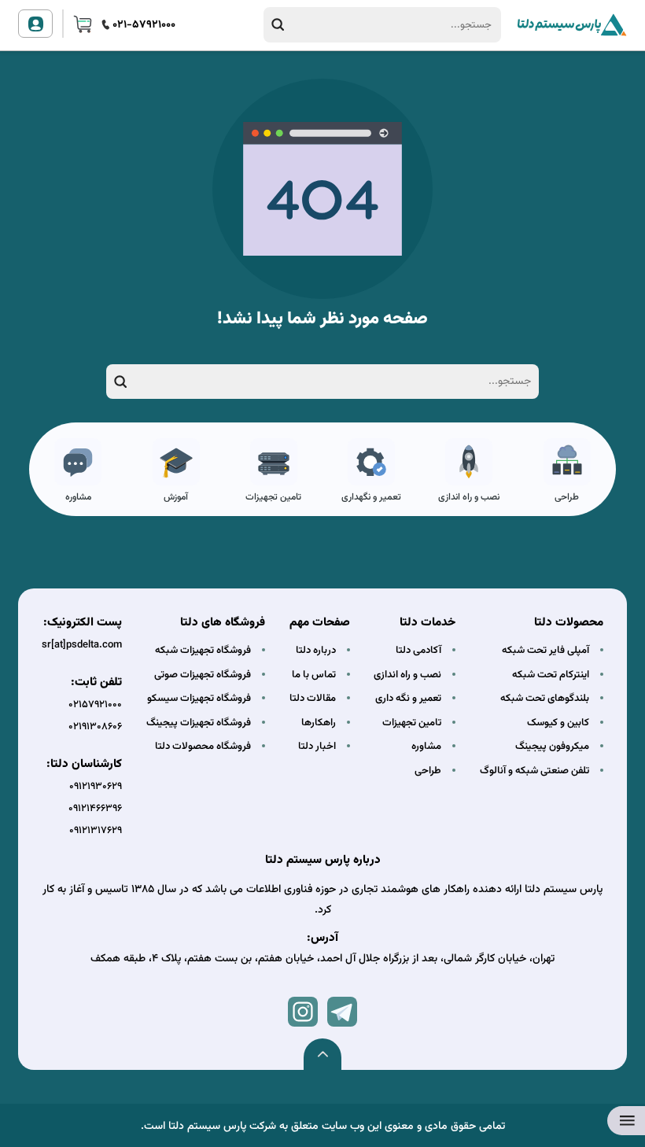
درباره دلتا (316, 650)
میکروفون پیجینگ (552, 746)
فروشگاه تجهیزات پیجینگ (198, 723)
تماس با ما (314, 675)
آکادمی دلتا (418, 650)
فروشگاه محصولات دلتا (203, 746)
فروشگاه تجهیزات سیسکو (199, 698)
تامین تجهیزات (273, 497)
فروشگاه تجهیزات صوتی (202, 675)
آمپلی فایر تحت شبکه (545, 650)
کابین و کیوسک (558, 723)
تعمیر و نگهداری (371, 497)
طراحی (567, 497)
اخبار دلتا (317, 746)
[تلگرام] (342, 1012)
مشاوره (78, 497)
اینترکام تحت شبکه (550, 675)
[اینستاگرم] (303, 1012)
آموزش (176, 497)
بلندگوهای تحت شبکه (544, 698)
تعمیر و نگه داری (408, 698)
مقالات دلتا (312, 698)
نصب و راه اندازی (468, 497)
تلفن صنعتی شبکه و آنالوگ (534, 771)
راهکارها (318, 723)
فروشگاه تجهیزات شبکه (203, 650)
